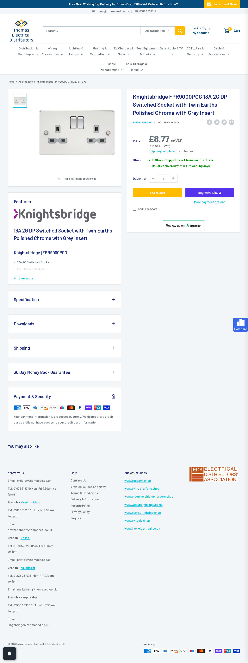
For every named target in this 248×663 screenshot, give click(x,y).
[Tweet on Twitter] (224, 122)
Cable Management (110, 66)
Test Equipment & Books (147, 51)
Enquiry (76, 518)
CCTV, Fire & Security (195, 51)
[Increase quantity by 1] (173, 178)
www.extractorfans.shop (141, 488)
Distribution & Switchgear (28, 51)
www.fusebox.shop (137, 480)
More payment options (209, 202)
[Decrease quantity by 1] (153, 178)
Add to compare (147, 208)
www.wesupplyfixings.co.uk (143, 504)
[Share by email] (231, 122)
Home (11, 81)
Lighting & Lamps (76, 51)
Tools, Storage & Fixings (135, 66)
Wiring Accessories (50, 51)
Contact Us (78, 480)
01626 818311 (147, 11)
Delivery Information (85, 499)
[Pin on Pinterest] (217, 122)
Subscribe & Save (225, 4)
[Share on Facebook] (209, 122)
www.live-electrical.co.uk (142, 528)
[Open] (9, 653)
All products (25, 81)
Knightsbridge (142, 122)
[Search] (180, 30)
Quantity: (139, 178)
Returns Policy (80, 505)
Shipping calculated (163, 151)
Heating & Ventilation (98, 51)
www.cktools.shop (137, 520)
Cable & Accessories (217, 51)
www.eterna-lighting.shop (142, 512)
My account (200, 33)
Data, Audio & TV (171, 48)
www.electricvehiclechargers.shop (148, 496)
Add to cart (157, 192)
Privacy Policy (80, 511)
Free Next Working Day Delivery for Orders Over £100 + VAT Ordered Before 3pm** (123, 4)
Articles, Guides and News (88, 486)
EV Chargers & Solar (124, 51)
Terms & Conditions (84, 493)
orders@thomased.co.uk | (115, 11)
